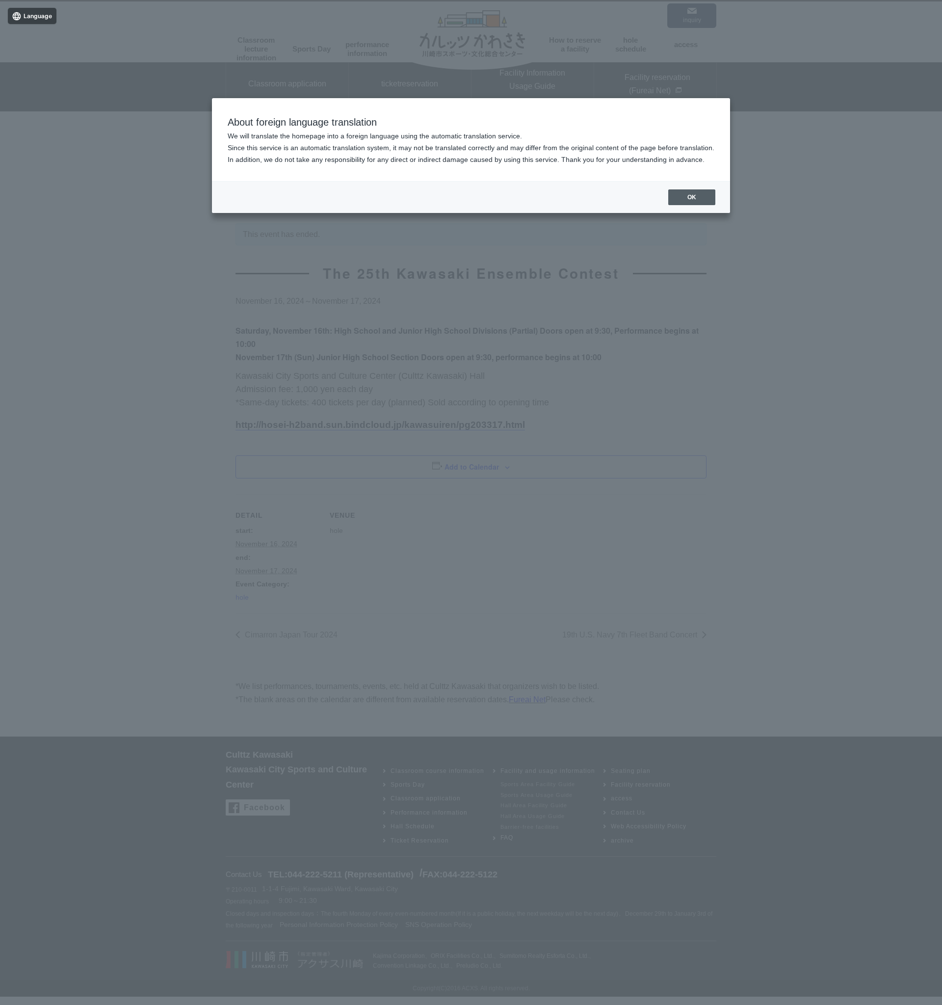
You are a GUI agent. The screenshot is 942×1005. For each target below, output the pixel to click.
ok (691, 197)
